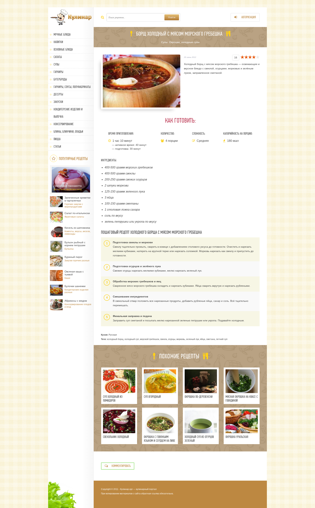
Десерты (58, 94)
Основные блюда (63, 49)
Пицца (57, 139)
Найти (171, 17)
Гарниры (58, 72)
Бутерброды (60, 79)
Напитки (58, 42)
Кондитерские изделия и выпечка (68, 113)
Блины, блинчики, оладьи (68, 132)
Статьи (57, 147)
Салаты (58, 57)
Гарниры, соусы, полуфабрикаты (72, 87)
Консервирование (64, 124)
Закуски (58, 102)
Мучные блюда (62, 34)
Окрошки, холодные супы (184, 42)
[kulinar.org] (71, 17)
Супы (56, 64)
